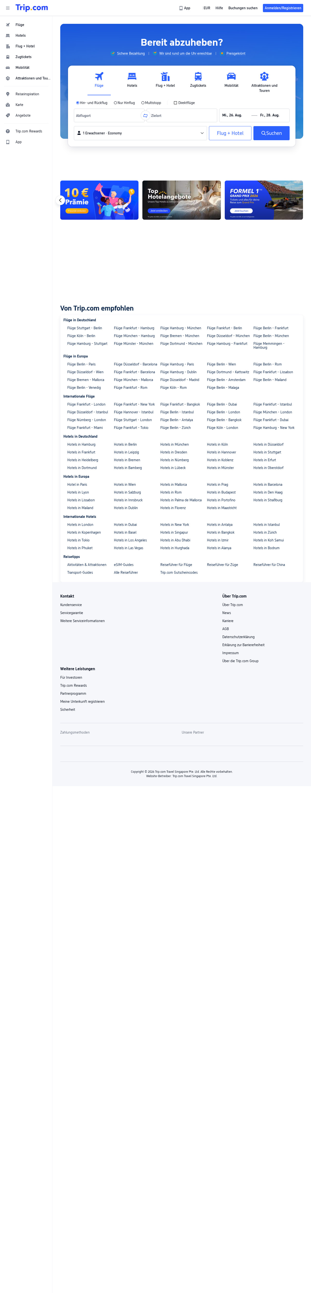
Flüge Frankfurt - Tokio (131, 428)
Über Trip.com (232, 605)
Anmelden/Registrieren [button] (283, 8)
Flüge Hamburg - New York (273, 428)
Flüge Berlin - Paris (81, 364)
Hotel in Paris (77, 484)
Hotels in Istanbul (266, 525)
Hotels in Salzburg (127, 492)
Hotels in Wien (125, 484)
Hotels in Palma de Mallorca (181, 500)
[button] (8, 8)
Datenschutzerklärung (238, 637)
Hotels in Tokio (78, 540)
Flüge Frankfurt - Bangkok (180, 404)
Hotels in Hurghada (174, 548)
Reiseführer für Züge (222, 565)
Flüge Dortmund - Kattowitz (228, 372)
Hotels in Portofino (221, 500)
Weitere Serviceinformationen (82, 621)
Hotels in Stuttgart (267, 452)
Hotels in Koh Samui (268, 540)
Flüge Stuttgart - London (133, 420)
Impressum (230, 653)
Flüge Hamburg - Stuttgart (87, 344)
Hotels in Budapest (221, 492)
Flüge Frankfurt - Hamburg (134, 328)
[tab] (99, 82)
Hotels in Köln (217, 444)
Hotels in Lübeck (173, 468)
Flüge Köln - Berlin (81, 336)
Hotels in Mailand (80, 508)
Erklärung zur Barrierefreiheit (243, 645)
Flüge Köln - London (222, 428)
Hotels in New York (174, 525)
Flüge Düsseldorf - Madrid (179, 380)
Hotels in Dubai (125, 525)
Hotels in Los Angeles (130, 540)
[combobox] (85, 115)
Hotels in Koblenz (220, 460)
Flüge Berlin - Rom (267, 364)
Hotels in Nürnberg (174, 460)
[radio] (92, 103)
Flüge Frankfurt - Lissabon (273, 372)
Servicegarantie (71, 613)
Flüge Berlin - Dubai (222, 404)
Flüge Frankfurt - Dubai (270, 420)
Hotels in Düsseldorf (268, 444)
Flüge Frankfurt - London (86, 404)
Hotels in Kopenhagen (84, 532)
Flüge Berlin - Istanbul (177, 412)
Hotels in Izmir (217, 540)
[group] (127, 53)
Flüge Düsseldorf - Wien (85, 372)
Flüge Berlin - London (223, 412)
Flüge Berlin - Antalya (176, 420)
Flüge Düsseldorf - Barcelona (135, 364)
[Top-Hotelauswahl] (181, 200)
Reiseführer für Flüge (176, 565)
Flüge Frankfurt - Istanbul (272, 404)
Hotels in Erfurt (264, 460)
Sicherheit (67, 710)
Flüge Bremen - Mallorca (85, 380)
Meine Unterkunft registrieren (82, 701)
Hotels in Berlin (125, 444)
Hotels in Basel (125, 532)
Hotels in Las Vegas (128, 548)
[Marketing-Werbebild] (264, 200)
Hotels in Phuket (80, 548)
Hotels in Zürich (265, 532)
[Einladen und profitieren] (99, 200)
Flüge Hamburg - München (180, 328)
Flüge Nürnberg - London (86, 420)
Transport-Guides (80, 572)
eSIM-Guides (123, 565)
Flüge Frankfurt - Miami (85, 428)
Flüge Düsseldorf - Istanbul (87, 412)
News (226, 613)
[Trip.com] (32, 8)
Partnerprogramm (73, 693)
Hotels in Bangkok (220, 532)
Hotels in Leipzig (126, 452)
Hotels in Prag (217, 484)
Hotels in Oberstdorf (268, 468)
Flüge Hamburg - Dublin (178, 372)
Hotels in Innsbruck (128, 500)
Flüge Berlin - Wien (221, 364)
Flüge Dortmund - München (181, 344)
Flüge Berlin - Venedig (84, 388)
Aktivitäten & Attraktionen (86, 565)
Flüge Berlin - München (271, 336)
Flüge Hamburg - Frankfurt (227, 344)
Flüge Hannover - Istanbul (133, 412)
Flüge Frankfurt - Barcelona (134, 372)
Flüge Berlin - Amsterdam (226, 380)
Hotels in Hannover (221, 452)
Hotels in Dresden (173, 452)
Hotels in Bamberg (128, 468)
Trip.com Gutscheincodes (179, 572)
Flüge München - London (272, 412)
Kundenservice (71, 605)
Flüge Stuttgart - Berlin (84, 328)
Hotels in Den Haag (268, 492)
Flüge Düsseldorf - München (228, 336)
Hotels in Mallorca (173, 484)
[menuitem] (26, 25)
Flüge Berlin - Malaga (223, 388)
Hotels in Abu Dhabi (175, 540)
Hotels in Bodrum (266, 548)
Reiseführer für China (269, 565)
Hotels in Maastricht (222, 508)
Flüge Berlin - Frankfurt (270, 328)
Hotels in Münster (220, 468)
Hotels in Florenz (173, 508)
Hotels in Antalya (220, 525)
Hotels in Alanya (219, 548)
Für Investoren (71, 677)
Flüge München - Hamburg (134, 336)
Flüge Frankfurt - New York (134, 404)
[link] (185, 8)
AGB (225, 629)
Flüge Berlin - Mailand (269, 380)
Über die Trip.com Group (240, 661)
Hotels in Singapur (174, 532)
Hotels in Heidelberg (82, 460)
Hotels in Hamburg (81, 444)
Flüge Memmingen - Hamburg (269, 345)
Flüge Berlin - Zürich (175, 428)
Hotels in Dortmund (82, 468)
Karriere (227, 621)
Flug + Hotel (230, 133)
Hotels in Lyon (78, 492)
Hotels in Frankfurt (81, 452)
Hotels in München (174, 444)
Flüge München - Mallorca (133, 380)
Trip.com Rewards (73, 685)
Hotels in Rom (171, 492)
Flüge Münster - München (133, 344)
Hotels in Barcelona (267, 484)
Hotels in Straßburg (267, 500)
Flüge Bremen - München (179, 336)
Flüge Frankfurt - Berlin (224, 328)
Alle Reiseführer (126, 572)
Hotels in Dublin (126, 508)
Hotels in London (80, 525)
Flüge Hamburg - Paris (177, 364)
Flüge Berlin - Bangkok (224, 420)
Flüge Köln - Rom (173, 388)
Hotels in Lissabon (81, 500)
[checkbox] (184, 103)
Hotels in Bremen (127, 460)
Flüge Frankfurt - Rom (130, 388)
